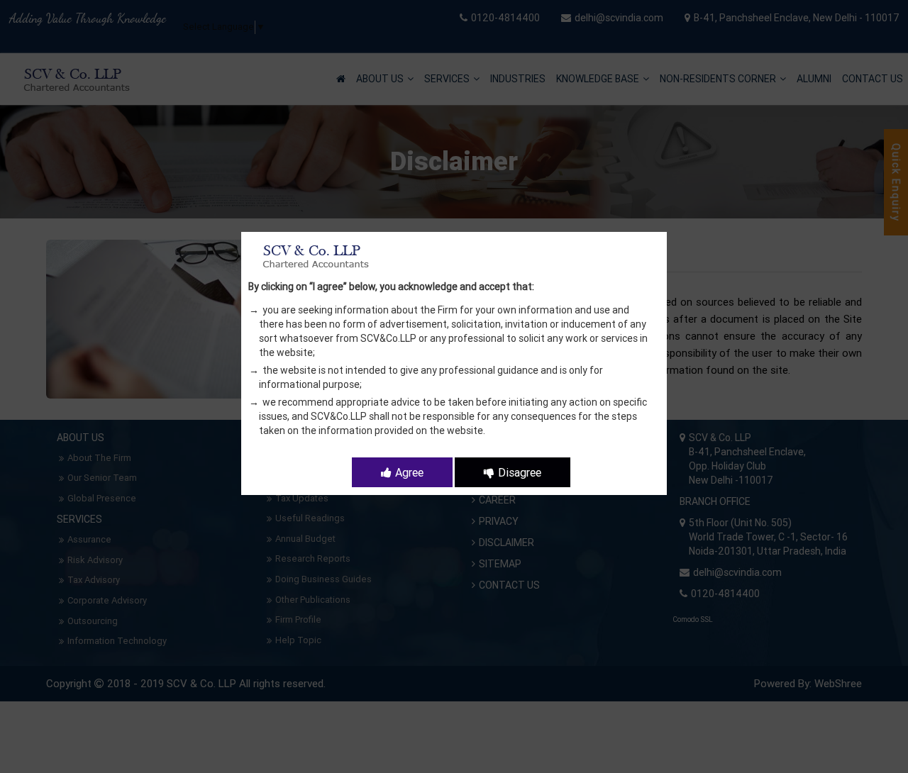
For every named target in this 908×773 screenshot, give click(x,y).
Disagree (519, 472)
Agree (409, 472)
